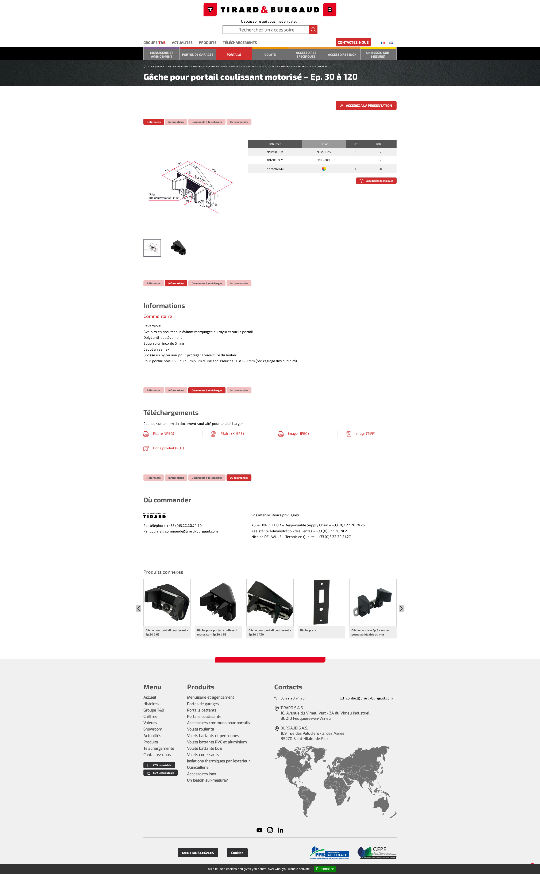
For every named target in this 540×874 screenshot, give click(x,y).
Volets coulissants (203, 754)
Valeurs (150, 722)
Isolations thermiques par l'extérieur (218, 761)
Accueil (149, 697)
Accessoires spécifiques (306, 54)
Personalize (325, 869)
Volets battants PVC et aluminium (217, 742)
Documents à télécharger (207, 121)
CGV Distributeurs (163, 772)
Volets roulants (200, 729)
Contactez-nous (353, 42)
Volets (270, 54)
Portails (234, 54)
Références (154, 121)
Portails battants (201, 710)
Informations (176, 121)
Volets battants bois (204, 748)
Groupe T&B (153, 710)
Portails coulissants (204, 716)
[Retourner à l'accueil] (270, 9)
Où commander (239, 121)
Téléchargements (240, 42)
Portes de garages (197, 54)
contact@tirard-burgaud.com (369, 698)
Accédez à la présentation (368, 105)
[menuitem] (383, 43)
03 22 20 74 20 (293, 698)
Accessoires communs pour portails (218, 722)
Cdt (356, 143)
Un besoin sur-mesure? (378, 54)
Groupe (154, 42)
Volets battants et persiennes (213, 735)
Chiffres (150, 716)
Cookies (237, 853)
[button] (191, 187)
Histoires (151, 703)
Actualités (182, 42)
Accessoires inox (342, 54)
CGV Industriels (162, 765)
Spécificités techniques (379, 180)
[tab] (152, 248)
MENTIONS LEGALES (198, 853)
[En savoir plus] (329, 852)
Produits (207, 42)
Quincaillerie (198, 767)
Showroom (152, 729)
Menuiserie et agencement (161, 54)
